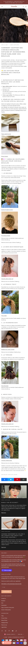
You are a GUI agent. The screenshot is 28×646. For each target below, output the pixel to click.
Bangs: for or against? (9, 502)
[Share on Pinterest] (17, 479)
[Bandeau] (9, 339)
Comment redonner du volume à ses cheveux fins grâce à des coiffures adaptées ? (13, 535)
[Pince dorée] (9, 372)
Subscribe (6, 591)
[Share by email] (23, 479)
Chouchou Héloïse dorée (6, 460)
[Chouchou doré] (10, 447)
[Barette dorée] (9, 196)
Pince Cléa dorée (4, 385)
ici (9, 239)
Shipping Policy (4, 622)
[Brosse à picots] (10, 145)
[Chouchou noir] (9, 265)
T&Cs (2, 616)
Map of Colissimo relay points (7, 607)
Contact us (3, 598)
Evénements (4, 605)
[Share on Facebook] (4, 479)
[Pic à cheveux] (9, 222)
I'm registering (14, 641)
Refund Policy (4, 620)
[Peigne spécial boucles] (10, 123)
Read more (3, 512)
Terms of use (4, 625)
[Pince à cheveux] (10, 302)
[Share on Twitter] (11, 479)
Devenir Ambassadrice (6, 609)
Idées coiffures (14, 44)
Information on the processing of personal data (11, 583)
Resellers (3, 600)
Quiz (2, 603)
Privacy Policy (4, 618)
